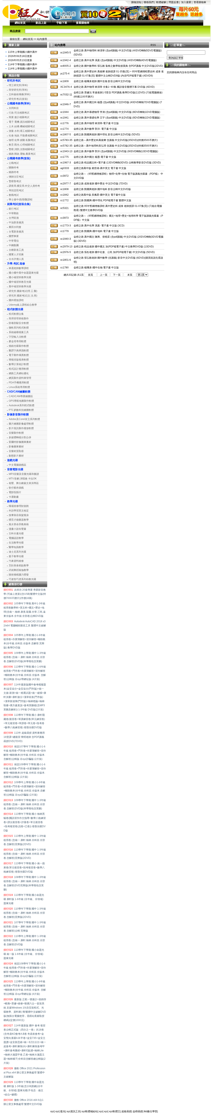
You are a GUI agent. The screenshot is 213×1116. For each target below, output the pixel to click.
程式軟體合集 (16, 313)
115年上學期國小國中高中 (22, 52)
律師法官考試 (16, 176)
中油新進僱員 (16, 222)
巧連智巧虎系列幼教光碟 (22, 579)
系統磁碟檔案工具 (19, 332)
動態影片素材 (16, 455)
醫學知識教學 (16, 547)
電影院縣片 (15, 492)
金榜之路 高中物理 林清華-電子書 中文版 (96, 123)
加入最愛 (186, 2)
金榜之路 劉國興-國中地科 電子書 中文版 (96, 231)
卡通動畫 (14, 496)
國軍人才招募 (16, 254)
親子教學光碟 (16, 556)
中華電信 (14, 240)
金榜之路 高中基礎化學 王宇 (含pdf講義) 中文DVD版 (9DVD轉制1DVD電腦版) (117, 117)
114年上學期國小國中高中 (22, 68)
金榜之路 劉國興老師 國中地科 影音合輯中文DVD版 (102, 189)
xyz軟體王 (114, 1111)
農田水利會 (15, 227)
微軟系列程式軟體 (19, 327)
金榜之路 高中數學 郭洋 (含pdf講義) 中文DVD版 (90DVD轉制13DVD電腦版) (116, 151)
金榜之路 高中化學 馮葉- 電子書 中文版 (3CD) (99, 225)
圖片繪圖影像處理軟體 (21, 423)
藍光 (62, 1111)
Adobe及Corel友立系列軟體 (24, 419)
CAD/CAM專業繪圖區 (21, 396)
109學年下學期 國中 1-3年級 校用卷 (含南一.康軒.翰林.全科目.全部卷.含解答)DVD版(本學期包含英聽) (25, 804)
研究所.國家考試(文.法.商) (23, 295)
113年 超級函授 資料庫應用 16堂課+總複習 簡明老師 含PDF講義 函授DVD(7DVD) (24, 737)
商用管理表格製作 (19, 318)
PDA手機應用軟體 (19, 382)
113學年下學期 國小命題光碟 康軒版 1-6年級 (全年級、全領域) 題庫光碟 (24, 899)
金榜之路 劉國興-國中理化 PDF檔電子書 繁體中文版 (102, 200)
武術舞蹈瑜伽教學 (19, 570)
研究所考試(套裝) (18, 99)
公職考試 (14, 163)
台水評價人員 (16, 259)
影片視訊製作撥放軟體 (21, 428)
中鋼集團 (14, 245)
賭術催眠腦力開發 (19, 574)
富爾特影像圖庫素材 (20, 442)
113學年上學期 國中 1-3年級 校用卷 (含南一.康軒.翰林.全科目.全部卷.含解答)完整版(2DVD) (25, 840)
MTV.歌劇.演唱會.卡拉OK (23, 478)
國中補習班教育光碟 (20, 281)
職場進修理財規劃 (19, 506)
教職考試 (14, 195)
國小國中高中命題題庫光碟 (24, 272)
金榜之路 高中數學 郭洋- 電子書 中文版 (95, 128)
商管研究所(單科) (18, 89)
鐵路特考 (14, 172)
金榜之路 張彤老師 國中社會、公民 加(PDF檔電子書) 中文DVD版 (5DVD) (114, 252)
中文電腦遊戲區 (17, 464)
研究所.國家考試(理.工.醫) (23, 291)
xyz (52, 1111)
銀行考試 (14, 208)
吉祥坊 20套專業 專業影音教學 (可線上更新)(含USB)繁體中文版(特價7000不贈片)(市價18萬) (25, 594)
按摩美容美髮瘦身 (19, 515)
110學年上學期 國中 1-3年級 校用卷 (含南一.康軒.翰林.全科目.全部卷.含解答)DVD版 (25, 940)
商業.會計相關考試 (19, 117)
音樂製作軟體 (16, 432)
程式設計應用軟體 (19, 368)
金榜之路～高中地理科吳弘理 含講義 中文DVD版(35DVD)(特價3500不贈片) (116, 145)
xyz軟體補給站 (90, 1111)
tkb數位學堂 (150, 1111)
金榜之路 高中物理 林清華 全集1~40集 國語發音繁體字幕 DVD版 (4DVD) (114, 86)
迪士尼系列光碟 (17, 551)
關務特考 (14, 167)
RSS (153, 45)
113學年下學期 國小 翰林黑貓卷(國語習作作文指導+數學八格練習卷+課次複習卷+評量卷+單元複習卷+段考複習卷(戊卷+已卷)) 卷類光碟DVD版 (25, 822)
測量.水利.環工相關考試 (22, 131)
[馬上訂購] (54, 53)
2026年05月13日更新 (20, 60)
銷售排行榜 (15, 584)
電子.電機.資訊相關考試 (22, 121)
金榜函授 (138, 1111)
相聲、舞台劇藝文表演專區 (24, 483)
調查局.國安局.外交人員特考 (24, 185)
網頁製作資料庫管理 (20, 378)
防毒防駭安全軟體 (19, 323)
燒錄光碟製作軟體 (19, 345)
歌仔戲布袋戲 (16, 487)
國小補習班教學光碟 (20, 277)
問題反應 (174, 2)
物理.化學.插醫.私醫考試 (22, 140)
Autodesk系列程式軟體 (21, 405)
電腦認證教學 (16, 538)
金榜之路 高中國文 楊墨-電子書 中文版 (95, 157)
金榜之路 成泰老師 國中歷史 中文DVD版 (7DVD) (101, 183)
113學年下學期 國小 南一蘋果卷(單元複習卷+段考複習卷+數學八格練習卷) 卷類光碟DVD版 (24, 867)
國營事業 (14, 236)
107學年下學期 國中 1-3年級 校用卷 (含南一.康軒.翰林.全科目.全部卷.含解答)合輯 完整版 (25, 926)
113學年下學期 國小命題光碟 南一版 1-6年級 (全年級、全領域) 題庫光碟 (24, 954)
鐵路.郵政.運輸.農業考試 (22, 153)
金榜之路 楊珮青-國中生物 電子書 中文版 (96, 267)
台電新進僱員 (16, 231)
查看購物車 (200, 2)
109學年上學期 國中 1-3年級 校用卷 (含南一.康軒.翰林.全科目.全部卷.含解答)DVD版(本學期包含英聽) (25, 657)
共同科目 (14, 108)
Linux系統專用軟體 (19, 387)
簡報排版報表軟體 (19, 359)
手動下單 (61, 22)
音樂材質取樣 (16, 451)
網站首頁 (20, 22)
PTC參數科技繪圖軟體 (21, 410)
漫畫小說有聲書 (17, 528)
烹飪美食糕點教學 (19, 565)
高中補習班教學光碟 (20, 286)
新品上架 (41, 22)
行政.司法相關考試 (19, 112)
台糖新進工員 (16, 249)
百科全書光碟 (16, 533)
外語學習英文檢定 (19, 510)
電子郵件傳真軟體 (19, 355)
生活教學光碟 (16, 542)
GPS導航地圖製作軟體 (21, 400)
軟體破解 (161, 2)
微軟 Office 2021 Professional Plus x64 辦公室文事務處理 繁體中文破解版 (24, 1072)
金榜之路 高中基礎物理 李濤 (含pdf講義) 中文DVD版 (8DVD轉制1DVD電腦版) (117, 112)
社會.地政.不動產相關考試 (23, 135)
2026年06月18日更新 (20, 56)
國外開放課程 (16, 300)
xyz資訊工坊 (73, 1111)
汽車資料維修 (16, 560)
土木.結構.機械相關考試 (22, 126)
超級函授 (126, 1111)
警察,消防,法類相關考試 (22, 149)
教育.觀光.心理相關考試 (22, 144)
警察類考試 (15, 181)
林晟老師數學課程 (19, 268)
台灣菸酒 (14, 217)
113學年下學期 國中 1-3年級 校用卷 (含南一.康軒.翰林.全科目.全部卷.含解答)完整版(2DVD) (25, 853)
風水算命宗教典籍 (19, 524)
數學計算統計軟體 (19, 364)
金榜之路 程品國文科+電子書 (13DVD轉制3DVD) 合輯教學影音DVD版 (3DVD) (117, 162)
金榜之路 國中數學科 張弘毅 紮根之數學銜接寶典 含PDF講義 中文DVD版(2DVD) (118, 65)
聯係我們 (149, 2)
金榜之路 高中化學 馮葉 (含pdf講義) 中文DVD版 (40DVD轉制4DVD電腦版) (115, 60)
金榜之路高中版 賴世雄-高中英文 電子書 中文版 (100, 168)
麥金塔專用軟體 (17, 341)
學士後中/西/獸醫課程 (20, 199)
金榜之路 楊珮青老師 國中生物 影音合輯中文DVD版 (102, 81)
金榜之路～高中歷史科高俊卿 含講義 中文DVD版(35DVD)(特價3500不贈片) (116, 140)
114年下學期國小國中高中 (22, 64)
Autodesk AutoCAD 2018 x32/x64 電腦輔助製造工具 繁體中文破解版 (25, 625)
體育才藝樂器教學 (19, 519)
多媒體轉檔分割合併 (20, 437)
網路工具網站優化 (19, 373)
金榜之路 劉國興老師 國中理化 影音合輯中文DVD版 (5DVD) (107, 134)
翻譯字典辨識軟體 (19, 350)
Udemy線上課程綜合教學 (23, 304)
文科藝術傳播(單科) (19, 94)
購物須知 (136, 2)
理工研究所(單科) (18, 85)
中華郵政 (14, 213)
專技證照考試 (16, 190)
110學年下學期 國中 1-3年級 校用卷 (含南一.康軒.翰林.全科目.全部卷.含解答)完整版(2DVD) (25, 912)
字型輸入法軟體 (17, 336)
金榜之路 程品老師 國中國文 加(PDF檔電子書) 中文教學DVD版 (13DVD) (114, 246)
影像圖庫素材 (16, 446)
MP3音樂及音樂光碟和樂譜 (24, 474)
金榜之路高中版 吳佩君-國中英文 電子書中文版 (100, 194)
